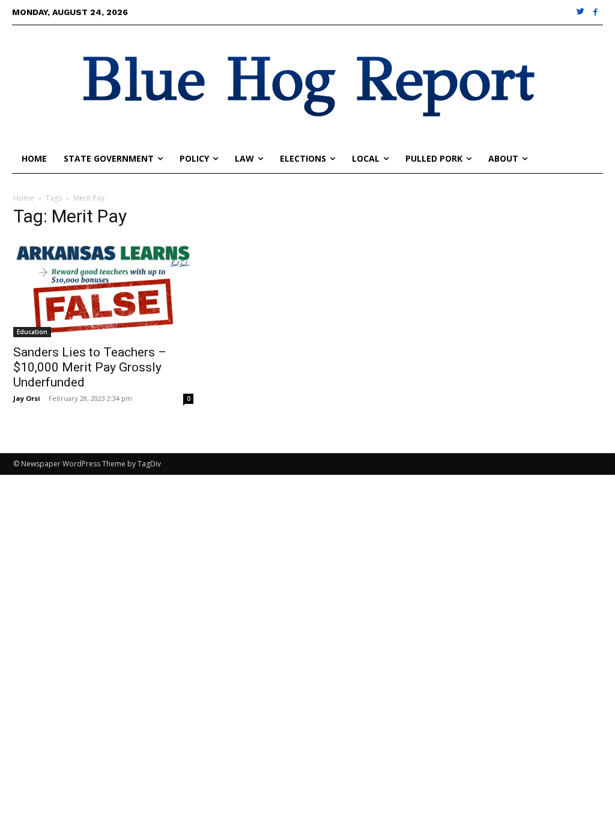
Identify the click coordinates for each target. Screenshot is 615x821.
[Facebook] (595, 12)
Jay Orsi (26, 398)
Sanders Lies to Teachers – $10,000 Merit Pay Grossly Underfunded (89, 367)
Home (23, 198)
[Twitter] (581, 12)
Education (32, 332)
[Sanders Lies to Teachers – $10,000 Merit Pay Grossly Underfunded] (103, 288)
